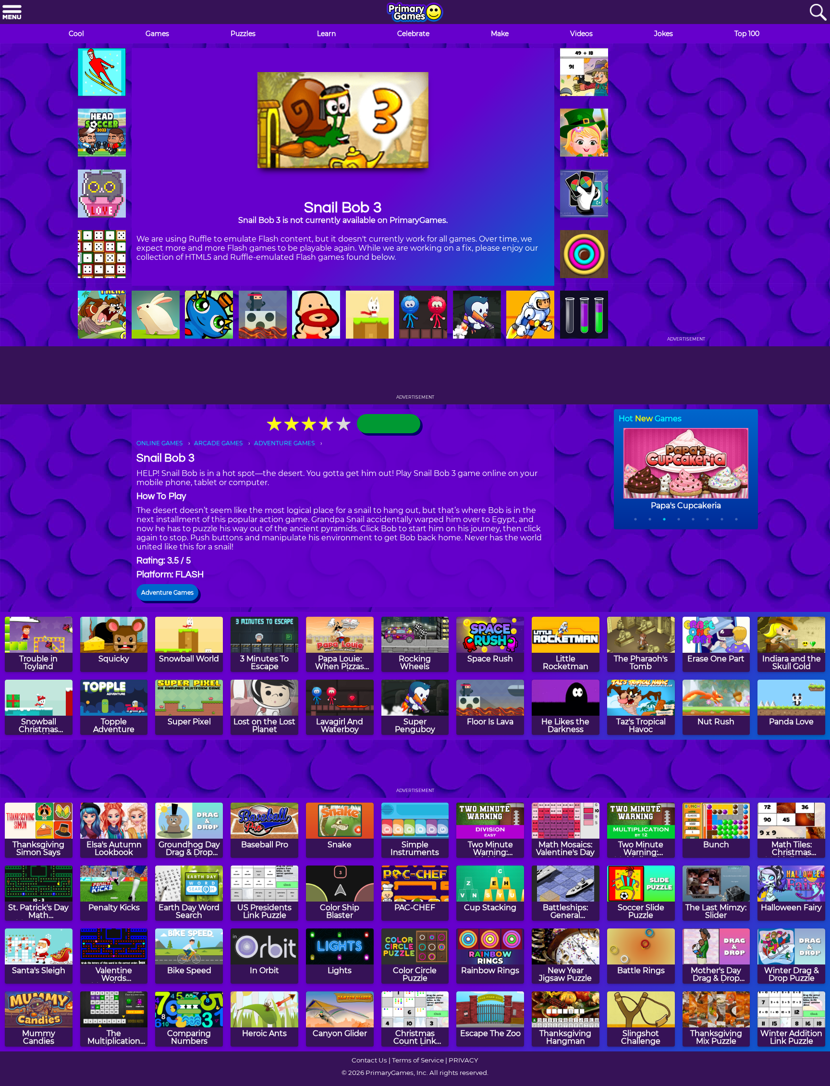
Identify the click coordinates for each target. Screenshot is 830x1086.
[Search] (818, 13)
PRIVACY (463, 1060)
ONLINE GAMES (159, 443)
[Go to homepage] (415, 13)
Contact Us (369, 1060)
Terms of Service (418, 1060)
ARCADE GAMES (218, 443)
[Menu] (12, 13)
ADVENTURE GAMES (284, 443)
